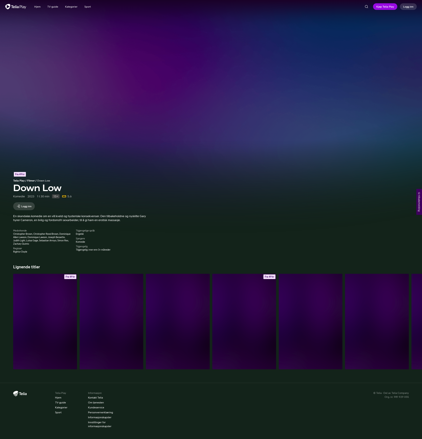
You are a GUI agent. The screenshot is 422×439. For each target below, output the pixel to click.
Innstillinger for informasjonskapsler (99, 424)
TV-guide (60, 402)
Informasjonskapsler (99, 417)
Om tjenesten (96, 402)
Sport (58, 412)
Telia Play (19, 180)
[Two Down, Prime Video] (311, 321)
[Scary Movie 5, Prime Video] (111, 321)
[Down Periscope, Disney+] (377, 321)
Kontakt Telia (95, 397)
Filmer (31, 180)
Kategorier (61, 407)
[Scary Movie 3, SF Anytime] (45, 321)
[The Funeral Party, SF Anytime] (244, 321)
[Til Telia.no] (20, 393)
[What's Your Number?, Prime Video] (178, 321)
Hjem (58, 397)
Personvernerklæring (100, 412)
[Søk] (366, 7)
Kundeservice (96, 407)
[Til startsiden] (15, 6)
